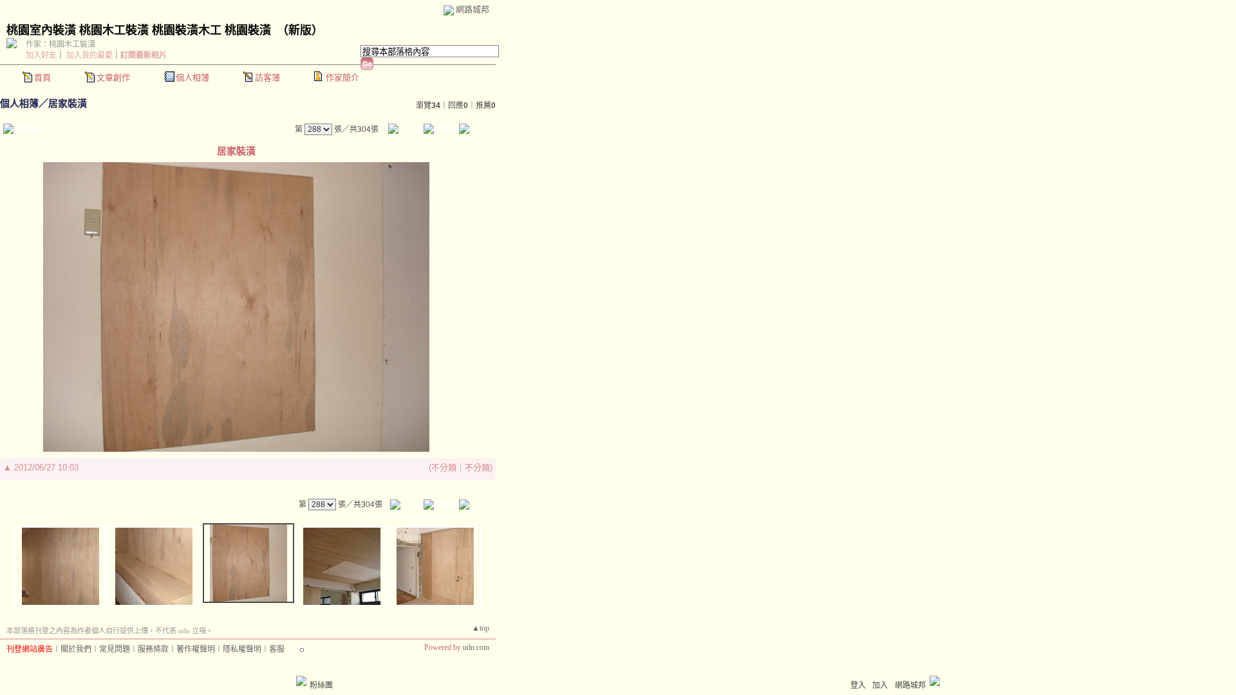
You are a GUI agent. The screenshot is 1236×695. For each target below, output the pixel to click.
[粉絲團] (301, 681)
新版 (300, 30)
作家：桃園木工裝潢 (60, 44)
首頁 (42, 77)
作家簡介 (342, 77)
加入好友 (41, 55)
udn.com (476, 647)
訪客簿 (267, 77)
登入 (858, 685)
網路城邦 (472, 9)
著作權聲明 (195, 649)
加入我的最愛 (89, 55)
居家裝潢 (67, 103)
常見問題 (114, 649)
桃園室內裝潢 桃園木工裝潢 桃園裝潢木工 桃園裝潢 (138, 30)
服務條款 (153, 649)
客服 (277, 649)
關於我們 (76, 649)
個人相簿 (192, 77)
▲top (480, 628)
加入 (880, 685)
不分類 (443, 467)
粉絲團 (321, 685)
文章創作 (113, 77)
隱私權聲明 (242, 649)
